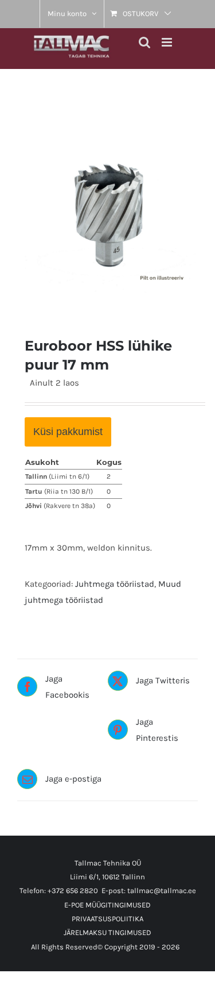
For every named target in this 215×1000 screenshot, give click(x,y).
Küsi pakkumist (68, 431)
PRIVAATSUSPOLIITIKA (107, 918)
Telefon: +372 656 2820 (58, 890)
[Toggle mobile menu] (168, 42)
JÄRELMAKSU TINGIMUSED (107, 932)
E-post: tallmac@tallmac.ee (148, 890)
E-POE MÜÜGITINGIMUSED (107, 905)
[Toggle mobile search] (144, 42)
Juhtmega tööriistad (114, 584)
